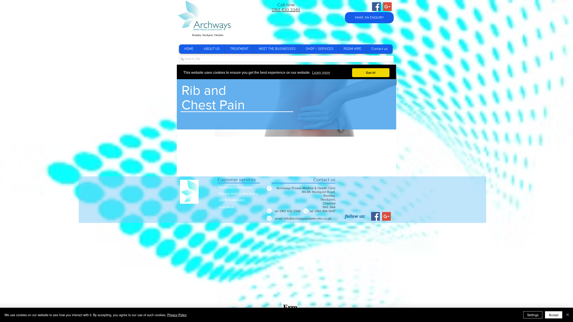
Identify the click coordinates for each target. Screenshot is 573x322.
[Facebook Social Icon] (376, 6)
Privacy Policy (177, 315)
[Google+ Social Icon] (387, 6)
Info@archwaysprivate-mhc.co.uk (307, 218)
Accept (553, 315)
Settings (533, 315)
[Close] (567, 314)
